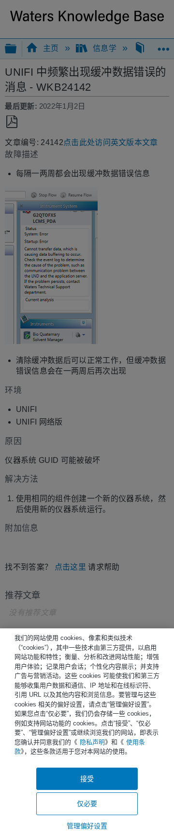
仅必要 (87, 803)
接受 (87, 779)
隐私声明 (92, 742)
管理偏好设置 (87, 826)
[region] (87, 732)
